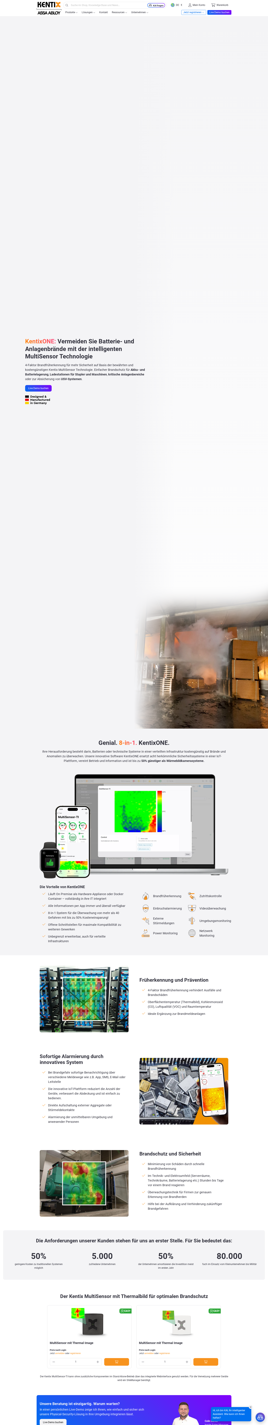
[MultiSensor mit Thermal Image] (89, 1323)
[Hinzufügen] (116, 1362)
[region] (134, 1336)
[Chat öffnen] (260, 1417)
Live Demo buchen (38, 388)
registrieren (75, 1353)
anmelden (60, 1353)
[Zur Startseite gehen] (49, 8)
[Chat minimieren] (250, 1407)
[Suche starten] (67, 5)
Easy (127, 1310)
